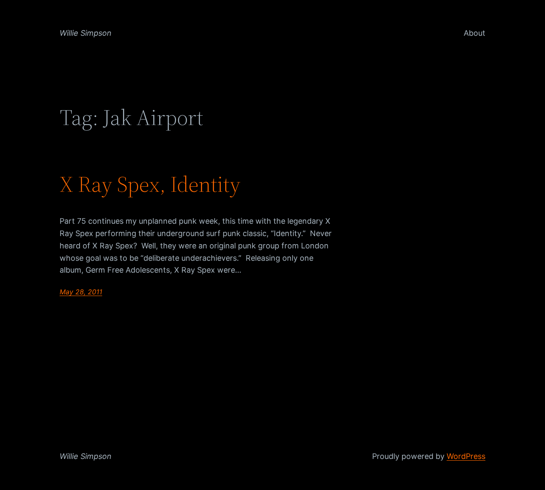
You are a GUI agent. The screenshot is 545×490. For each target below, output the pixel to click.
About (474, 32)
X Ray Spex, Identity (150, 184)
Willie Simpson (86, 32)
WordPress (466, 456)
